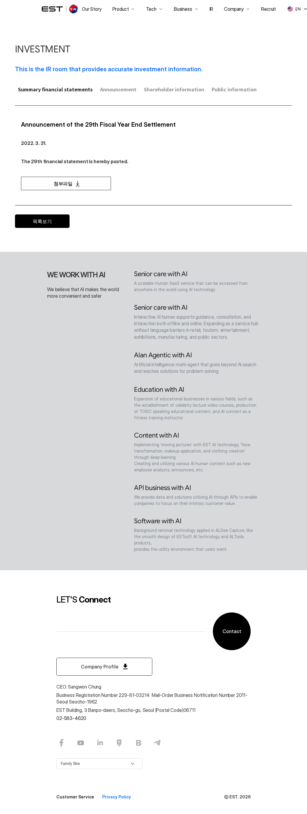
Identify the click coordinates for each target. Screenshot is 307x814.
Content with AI (156, 435)
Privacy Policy (116, 796)
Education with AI (159, 389)
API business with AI (162, 488)
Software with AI (157, 521)
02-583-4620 (71, 718)
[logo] (60, 9)
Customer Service (75, 796)
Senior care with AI (160, 274)
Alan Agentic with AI (163, 355)
